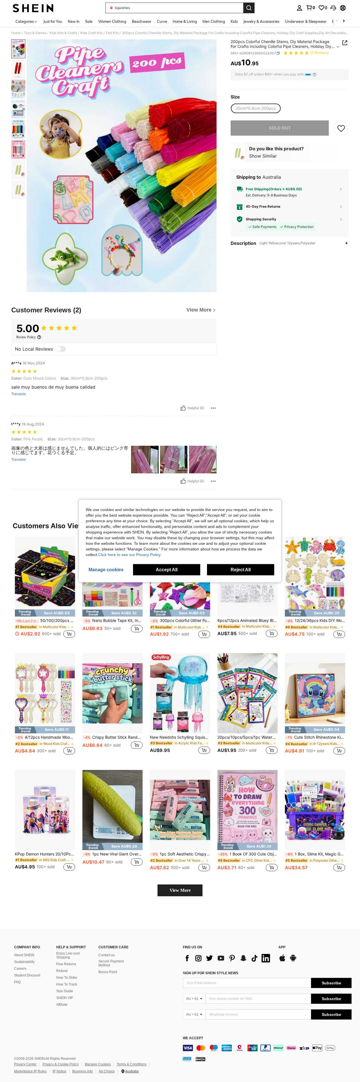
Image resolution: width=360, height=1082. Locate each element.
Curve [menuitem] (162, 21)
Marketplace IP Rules (30, 1071)
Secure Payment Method (111, 963)
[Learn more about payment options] (314, 74)
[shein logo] (33, 8)
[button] (333, 8)
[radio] (255, 108)
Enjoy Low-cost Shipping (68, 955)
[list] (228, 958)
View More (180, 890)
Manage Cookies (98, 1064)
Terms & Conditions (132, 1064)
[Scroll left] (337, 21)
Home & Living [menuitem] (185, 21)
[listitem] (45, 590)
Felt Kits (112, 33)
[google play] (293, 961)
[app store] (282, 961)
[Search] (249, 8)
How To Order (66, 978)
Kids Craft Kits (91, 33)
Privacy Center (25, 1064)
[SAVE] (341, 128)
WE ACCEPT (193, 1038)
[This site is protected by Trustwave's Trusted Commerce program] (187, 1059)
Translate (18, 394)
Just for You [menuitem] (52, 21)
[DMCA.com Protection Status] (200, 1059)
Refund (62, 971)
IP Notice (59, 1071)
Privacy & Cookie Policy (60, 1064)
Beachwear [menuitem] (141, 21)
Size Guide (64, 991)
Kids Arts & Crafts (63, 33)
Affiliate (62, 1005)
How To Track (66, 984)
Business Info (82, 1071)
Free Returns (66, 964)
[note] (45, 613)
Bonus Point (107, 972)
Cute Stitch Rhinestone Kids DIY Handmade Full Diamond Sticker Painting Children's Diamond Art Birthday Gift (315, 737)
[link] (310, 7)
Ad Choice (107, 1071)
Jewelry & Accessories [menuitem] (261, 21)
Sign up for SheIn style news (210, 973)
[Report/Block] (213, 408)
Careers (20, 969)
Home (16, 33)
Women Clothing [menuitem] (112, 21)
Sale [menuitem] (89, 21)
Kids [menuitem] (234, 21)
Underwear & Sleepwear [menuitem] (306, 21)
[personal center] (299, 8)
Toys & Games (35, 33)
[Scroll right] (344, 21)
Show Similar (263, 155)
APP (281, 947)
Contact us (106, 955)
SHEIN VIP (64, 998)
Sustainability (24, 962)
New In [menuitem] (74, 21)
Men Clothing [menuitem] (213, 21)
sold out (280, 128)
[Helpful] (183, 408)
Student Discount (27, 975)
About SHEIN (24, 955)
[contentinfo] (267, 1048)
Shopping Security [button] (261, 219)
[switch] (61, 349)
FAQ (17, 982)
